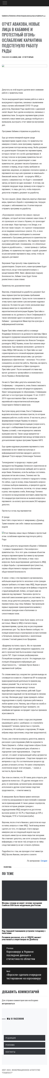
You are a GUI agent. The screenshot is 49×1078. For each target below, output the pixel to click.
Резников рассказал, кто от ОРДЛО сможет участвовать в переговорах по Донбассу (21, 938)
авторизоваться (8, 1003)
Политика (7, 867)
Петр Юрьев (28, 57)
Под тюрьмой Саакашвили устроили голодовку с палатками (23, 932)
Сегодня (44, 861)
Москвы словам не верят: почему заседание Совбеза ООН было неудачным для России (22, 904)
